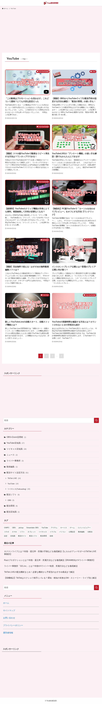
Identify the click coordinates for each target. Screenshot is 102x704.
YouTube (13, 484)
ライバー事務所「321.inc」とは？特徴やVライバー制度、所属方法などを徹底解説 (41, 566)
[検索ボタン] (99, 3)
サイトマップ (9, 610)
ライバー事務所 (15, 461)
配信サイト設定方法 (17, 472)
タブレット (32, 532)
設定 (5, 536)
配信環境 (12, 506)
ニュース (12, 455)
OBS (11, 500)
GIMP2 (6, 528)
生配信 (90, 532)
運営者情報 (8, 633)
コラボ (6, 532)
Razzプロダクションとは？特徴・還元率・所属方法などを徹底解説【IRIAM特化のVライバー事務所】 (49, 560)
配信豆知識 (13, 512)
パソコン (62, 532)
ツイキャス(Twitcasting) (19, 489)
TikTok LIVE (14, 478)
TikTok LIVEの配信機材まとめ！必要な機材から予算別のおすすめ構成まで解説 (39, 572)
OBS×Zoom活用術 (16, 437)
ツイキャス (43, 532)
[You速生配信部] (51, 3)
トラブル (53, 532)
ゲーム (72, 528)
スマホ (14, 532)
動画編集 (12, 467)
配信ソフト (13, 494)
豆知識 (12, 536)
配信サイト (22, 536)
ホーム (6, 603)
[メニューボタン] (3, 3)
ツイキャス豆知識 (16, 449)
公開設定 (72, 532)
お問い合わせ (9, 618)
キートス (63, 528)
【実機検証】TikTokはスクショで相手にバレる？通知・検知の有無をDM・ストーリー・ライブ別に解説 (50, 578)
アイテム (54, 528)
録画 (51, 536)
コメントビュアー (84, 528)
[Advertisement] (51, 29)
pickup (21, 528)
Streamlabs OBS (32, 528)
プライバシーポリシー (13, 625)
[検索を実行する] (96, 420)
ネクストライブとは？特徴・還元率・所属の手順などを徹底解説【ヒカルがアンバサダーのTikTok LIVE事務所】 (50, 552)
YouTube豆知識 (15, 443)
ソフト (22, 532)
